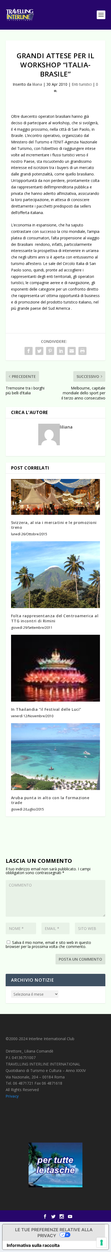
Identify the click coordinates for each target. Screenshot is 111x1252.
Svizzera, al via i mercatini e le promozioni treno (54, 525)
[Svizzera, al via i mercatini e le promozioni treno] (55, 497)
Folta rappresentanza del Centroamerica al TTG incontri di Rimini (55, 618)
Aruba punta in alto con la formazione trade (50, 800)
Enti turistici (82, 84)
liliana (37, 84)
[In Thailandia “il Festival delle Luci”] (55, 668)
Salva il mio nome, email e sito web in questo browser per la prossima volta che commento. (48, 944)
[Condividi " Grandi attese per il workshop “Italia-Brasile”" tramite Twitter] (39, 351)
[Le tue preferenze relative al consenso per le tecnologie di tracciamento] (101, 1242)
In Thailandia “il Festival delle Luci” (46, 709)
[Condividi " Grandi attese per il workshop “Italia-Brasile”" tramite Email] (71, 351)
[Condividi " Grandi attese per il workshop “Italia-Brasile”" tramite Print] (82, 351)
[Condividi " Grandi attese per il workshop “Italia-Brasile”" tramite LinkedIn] (61, 351)
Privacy (12, 1096)
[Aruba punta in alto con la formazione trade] (55, 756)
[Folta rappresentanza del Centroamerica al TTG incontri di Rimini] (55, 574)
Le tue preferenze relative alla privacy (54, 1232)
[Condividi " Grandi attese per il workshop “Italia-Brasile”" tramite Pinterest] (50, 351)
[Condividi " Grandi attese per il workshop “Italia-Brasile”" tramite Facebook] (28, 351)
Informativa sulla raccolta (33, 1245)
